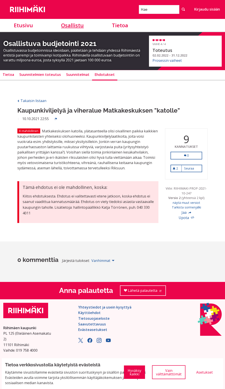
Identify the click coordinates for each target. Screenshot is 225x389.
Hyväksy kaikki (134, 372)
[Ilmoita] (56, 119)
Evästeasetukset (92, 329)
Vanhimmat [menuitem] (100, 260)
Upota (184, 217)
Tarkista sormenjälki (186, 207)
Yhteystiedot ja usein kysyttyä (104, 307)
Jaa (184, 212)
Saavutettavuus (92, 324)
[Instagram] (99, 341)
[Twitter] (80, 341)
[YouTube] (108, 341)
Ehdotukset (105, 74)
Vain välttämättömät (168, 372)
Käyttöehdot (89, 312)
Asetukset (204, 372)
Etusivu (23, 25)
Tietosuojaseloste (94, 318)
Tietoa (120, 25)
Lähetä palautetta (146, 292)
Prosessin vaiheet (167, 60)
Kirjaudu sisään (207, 9)
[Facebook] (89, 341)
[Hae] (183, 9)
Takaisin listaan (33, 100)
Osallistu (72, 25)
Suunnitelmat (77, 74)
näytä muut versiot (186, 203)
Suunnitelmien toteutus (40, 74)
